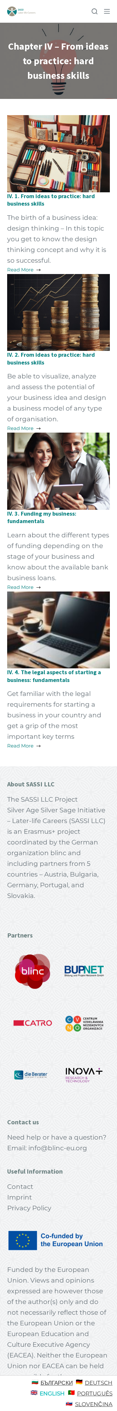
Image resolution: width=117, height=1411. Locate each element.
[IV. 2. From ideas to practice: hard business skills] (58, 312)
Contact (20, 1186)
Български (57, 1383)
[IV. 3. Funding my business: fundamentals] (58, 470)
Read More (20, 270)
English (52, 1393)
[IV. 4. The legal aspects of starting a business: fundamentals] (58, 629)
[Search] (95, 11)
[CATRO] (32, 1023)
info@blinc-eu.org (57, 1148)
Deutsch (98, 1383)
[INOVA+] (84, 1075)
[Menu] (107, 11)
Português (94, 1393)
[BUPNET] (84, 971)
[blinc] (32, 971)
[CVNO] (84, 1023)
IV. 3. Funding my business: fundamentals (41, 517)
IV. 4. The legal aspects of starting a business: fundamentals (54, 675)
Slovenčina (93, 1404)
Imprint (19, 1197)
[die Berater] (32, 1075)
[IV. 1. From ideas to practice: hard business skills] (58, 153)
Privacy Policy (29, 1208)
